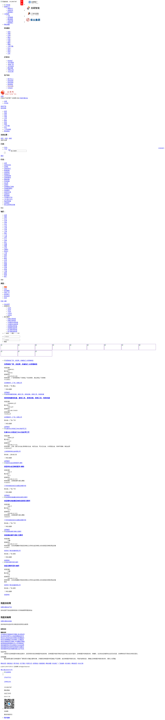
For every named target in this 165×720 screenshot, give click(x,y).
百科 (9, 51)
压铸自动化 (7, 165)
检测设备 (7, 170)
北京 (5, 218)
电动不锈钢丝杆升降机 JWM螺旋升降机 (13, 641)
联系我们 (10, 12)
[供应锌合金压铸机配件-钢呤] (13, 463)
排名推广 (10, 60)
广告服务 (61, 663)
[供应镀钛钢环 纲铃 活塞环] (12, 531)
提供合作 (7, 296)
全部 (5, 163)
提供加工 (7, 294)
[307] (9, 347)
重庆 (5, 258)
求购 (9, 33)
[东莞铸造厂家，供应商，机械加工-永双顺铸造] (18, 360)
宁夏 (5, 271)
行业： (6, 147)
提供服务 (7, 290)
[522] (33, 10)
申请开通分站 (24, 98)
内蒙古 (6, 249)
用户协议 (16, 663)
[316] (9, 353)
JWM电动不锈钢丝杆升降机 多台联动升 (13, 634)
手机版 (8, 5)
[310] (61, 347)
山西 (5, 237)
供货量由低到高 (12, 327)
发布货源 (10, 80)
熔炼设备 (7, 179)
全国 (2, 96)
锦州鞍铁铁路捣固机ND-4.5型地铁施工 (12, 643)
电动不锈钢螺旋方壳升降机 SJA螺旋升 (12, 639)
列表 (2, 301)
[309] (43, 347)
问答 (9, 39)
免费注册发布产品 (6, 607)
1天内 (9, 308)
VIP (9, 15)
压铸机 (6, 166)
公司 (9, 53)
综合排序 (7, 304)
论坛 (9, 48)
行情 (9, 35)
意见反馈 (11, 66)
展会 (9, 37)
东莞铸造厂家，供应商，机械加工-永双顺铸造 (20, 364)
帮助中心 (10, 8)
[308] (26, 347)
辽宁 (5, 238)
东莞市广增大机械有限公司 (12, 550)
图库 (9, 42)
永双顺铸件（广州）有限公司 (13, 383)
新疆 (5, 273)
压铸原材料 (7, 175)
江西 (5, 227)
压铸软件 (7, 194)
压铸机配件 (7, 177)
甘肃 (5, 267)
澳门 (5, 276)
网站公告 (11, 70)
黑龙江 (6, 251)
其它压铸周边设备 (9, 204)
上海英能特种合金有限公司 (12, 451)
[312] (95, 347)
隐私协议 (10, 663)
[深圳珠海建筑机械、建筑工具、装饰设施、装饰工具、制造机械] (24, 394)
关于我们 (23, 663)
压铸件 (6, 185)
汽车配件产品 (8, 197)
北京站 (6, 103)
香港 (5, 274)
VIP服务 (6, 14)
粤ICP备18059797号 (6, 670)
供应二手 (7, 292)
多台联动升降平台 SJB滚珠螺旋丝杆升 (12, 636)
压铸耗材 (7, 172)
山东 (5, 247)
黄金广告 (11, 64)
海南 (5, 255)
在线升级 (10, 21)
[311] (78, 347)
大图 (5, 301)
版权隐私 (42, 663)
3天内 (9, 309)
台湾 (5, 260)
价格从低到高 (12, 320)
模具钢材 (7, 195)
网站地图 (7, 24)
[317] (26, 353)
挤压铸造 (7, 131)
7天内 (9, 311)
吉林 (5, 240)
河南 (5, 222)
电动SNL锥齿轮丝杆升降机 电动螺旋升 (12, 638)
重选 (2, 155)
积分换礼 (68, 663)
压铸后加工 (7, 168)
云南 (5, 229)
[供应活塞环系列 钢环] (11, 562)
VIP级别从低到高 (13, 324)
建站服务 (10, 19)
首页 (2, 138)
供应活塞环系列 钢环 (11, 566)
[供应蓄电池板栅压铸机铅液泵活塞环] (16, 497)
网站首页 (3, 663)
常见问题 (10, 86)
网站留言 (74, 663)
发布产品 (3, 106)
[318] (43, 353)
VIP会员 (10, 88)
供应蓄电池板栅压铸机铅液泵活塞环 (17, 501)
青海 (5, 269)
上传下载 (10, 46)
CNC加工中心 (8, 199)
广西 (5, 253)
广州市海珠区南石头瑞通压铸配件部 (15, 485)
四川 (5, 256)
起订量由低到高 (12, 331)
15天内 (10, 313)
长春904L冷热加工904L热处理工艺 (16, 432)
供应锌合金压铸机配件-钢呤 (14, 466)
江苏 (5, 226)
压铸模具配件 (8, 188)
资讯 (9, 50)
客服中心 (7, 6)
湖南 (5, 217)
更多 (2, 279)
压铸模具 (7, 190)
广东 (5, 235)
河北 (5, 224)
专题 (9, 41)
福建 (5, 246)
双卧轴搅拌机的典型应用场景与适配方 (12, 647)
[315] (147, 347)
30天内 (10, 315)
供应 (9, 32)
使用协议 (35, 663)
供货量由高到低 (12, 326)
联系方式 (29, 663)
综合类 (6, 183)
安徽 (5, 244)
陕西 (5, 265)
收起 (2, 208)
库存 (5, 298)
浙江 (5, 242)
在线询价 (7, 560)
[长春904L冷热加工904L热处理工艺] (15, 428)
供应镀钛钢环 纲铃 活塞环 (13, 535)
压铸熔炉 (7, 203)
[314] (130, 347)
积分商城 (11, 62)
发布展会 (10, 84)
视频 (9, 44)
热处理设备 (7, 201)
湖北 (5, 233)
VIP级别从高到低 (13, 322)
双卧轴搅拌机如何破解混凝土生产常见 (12, 648)
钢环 (10, 138)
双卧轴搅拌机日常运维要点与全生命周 (12, 645)
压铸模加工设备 (9, 186)
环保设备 (7, 181)
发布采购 (10, 82)
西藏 (5, 264)
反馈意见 (10, 10)
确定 (5, 341)
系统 (5, 113)
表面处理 (7, 174)
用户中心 (10, 79)
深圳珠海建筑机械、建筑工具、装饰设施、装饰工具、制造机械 (27, 398)
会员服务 (10, 17)
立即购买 (7, 392)
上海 (5, 231)
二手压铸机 (7, 129)
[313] (112, 347)
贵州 (5, 262)
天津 (5, 220)
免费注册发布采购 (6, 621)
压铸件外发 (7, 192)
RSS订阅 (10, 71)
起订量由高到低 (12, 329)
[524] (33, 22)
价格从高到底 (12, 318)
